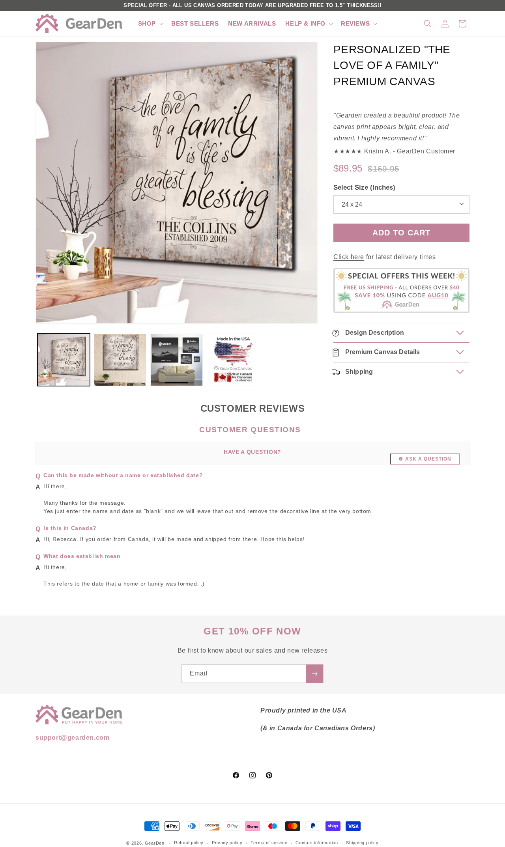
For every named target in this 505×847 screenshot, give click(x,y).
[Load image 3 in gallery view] (176, 360)
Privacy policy (227, 842)
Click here (348, 257)
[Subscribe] (314, 673)
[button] (149, 23)
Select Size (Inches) (364, 188)
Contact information (317, 842)
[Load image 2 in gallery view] (120, 360)
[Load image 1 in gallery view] (63, 360)
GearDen (155, 843)
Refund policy (189, 842)
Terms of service (269, 842)
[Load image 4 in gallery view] (233, 360)
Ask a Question (428, 459)
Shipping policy (362, 842)
